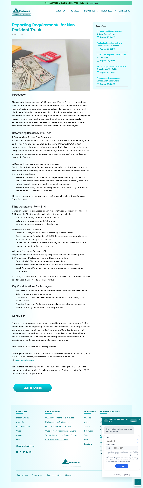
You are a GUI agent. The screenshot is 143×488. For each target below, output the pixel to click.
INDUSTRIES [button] (90, 12)
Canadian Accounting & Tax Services (59, 418)
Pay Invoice (88, 431)
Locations (88, 444)
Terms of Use (37, 475)
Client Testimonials (23, 426)
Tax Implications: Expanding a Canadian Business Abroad (109, 44)
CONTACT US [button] (124, 12)
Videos (87, 426)
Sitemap (68, 475)
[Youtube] (17, 452)
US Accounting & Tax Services (57, 422)
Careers (19, 431)
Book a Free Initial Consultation (56, 440)
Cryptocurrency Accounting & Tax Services (61, 431)
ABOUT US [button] (60, 12)
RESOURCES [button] (107, 12)
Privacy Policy (22, 475)
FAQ (18, 440)
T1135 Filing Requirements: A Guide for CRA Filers (111, 56)
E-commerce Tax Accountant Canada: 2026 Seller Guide (109, 79)
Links (86, 440)
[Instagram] (30, 452)
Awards (19, 435)
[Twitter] (21, 452)
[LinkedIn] (24, 452)
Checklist (87, 418)
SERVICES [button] (75, 12)
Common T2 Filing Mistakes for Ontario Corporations (110, 32)
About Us (19, 422)
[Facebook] (27, 452)
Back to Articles (33, 387)
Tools (86, 435)
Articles (87, 422)
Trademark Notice (54, 475)
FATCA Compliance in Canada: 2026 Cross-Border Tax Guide (111, 67)
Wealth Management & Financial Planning (61, 435)
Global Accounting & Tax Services (58, 426)
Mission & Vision (22, 418)
